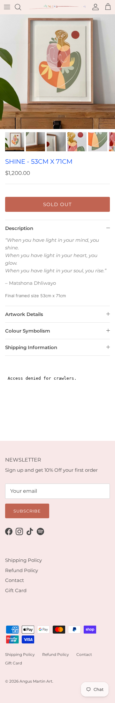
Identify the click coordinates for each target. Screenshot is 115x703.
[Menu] (7, 7)
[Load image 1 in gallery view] (57, 71)
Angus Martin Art (35, 681)
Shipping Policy (23, 560)
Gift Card (16, 590)
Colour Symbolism (27, 331)
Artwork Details (24, 314)
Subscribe (27, 510)
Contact (14, 580)
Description (19, 228)
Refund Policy (21, 570)
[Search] (21, 7)
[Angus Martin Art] (57, 7)
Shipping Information (31, 347)
